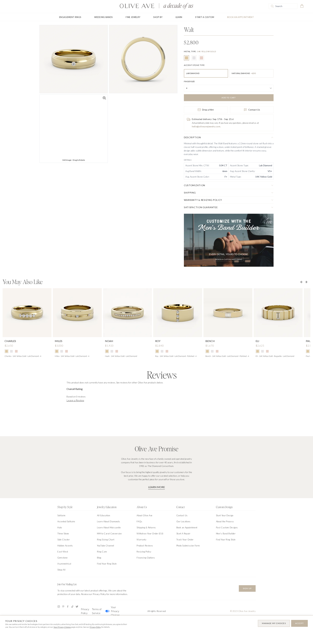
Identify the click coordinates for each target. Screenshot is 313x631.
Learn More (156, 487)
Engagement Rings (70, 17)
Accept (299, 623)
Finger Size (189, 81)
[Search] (272, 6)
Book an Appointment (240, 17)
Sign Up (247, 588)
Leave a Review (75, 400)
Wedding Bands (103, 17)
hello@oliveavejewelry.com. (206, 126)
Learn (179, 17)
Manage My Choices (274, 623)
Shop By (157, 17)
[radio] (186, 57)
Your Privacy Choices (115, 611)
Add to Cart (229, 97)
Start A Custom (204, 17)
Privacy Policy (85, 611)
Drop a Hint (208, 109)
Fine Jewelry (133, 17)
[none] (200, 51)
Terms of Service (97, 611)
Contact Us (254, 109)
